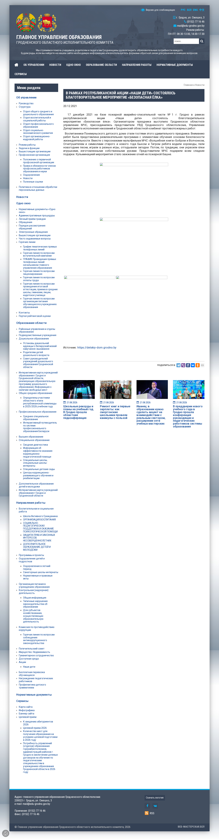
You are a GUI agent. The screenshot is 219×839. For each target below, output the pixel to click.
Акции (22, 662)
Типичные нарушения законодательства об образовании (35, 604)
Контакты (24, 312)
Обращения (25, 222)
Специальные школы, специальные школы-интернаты (35, 463)
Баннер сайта (26, 713)
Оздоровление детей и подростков (32, 560)
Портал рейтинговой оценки (35, 316)
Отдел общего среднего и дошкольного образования (38, 113)
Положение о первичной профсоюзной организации (38, 161)
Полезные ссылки (33, 181)
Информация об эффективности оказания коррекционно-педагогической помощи (37, 452)
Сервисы (22, 701)
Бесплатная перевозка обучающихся (32, 673)
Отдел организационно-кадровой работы (36, 138)
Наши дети (29, 666)
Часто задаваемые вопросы (35, 238)
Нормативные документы (34, 694)
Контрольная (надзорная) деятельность (33, 591)
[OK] (198, 365)
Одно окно (23, 203)
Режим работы (27, 144)
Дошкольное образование (34, 338)
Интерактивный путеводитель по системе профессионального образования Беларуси (40, 427)
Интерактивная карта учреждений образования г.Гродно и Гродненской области (38, 493)
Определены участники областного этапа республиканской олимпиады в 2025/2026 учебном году (39, 402)
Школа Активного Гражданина (40, 516)
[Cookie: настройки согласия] (5, 833)
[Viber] (183, 365)
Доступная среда (29, 658)
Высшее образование (31, 436)
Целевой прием (27, 717)
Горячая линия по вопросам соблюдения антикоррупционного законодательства (39, 639)
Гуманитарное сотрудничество (36, 655)
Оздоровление (31, 174)
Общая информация (34, 597)
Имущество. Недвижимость (34, 652)
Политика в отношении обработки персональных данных (38, 188)
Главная (188, 85)
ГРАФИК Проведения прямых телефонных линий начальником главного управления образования (39, 263)
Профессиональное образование (37, 411)
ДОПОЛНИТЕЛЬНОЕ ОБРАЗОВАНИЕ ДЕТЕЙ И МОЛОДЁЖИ (37, 547)
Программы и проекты (31, 555)
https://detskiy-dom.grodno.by (96, 347)
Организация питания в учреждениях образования (34, 585)
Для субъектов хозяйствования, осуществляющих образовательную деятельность (33, 616)
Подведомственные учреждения (37, 335)
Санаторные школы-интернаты (40, 572)
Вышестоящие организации (34, 151)
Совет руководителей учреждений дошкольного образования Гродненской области (38, 362)
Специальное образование (34, 440)
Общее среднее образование (35, 393)
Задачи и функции (29, 148)
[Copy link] (202, 365)
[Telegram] (178, 365)
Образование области (31, 323)
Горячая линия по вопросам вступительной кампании (39, 254)
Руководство (26, 103)
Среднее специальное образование (36, 418)
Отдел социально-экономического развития (38, 132)
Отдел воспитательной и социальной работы (37, 119)
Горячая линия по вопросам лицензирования (39, 272)
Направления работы (30, 502)
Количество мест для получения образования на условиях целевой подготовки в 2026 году (40, 735)
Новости (199, 85)
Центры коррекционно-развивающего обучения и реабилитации (38, 475)
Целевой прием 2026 (35, 728)
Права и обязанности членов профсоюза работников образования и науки (39, 168)
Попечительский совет (31, 648)
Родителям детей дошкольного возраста (36, 354)
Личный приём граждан (32, 219)
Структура (24, 106)
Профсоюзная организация (34, 154)
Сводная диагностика (35, 444)
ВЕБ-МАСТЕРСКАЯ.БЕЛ (191, 826)
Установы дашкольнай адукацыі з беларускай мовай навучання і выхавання (40, 346)
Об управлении (26, 97)
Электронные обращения (33, 232)
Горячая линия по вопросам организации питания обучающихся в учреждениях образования (40, 302)
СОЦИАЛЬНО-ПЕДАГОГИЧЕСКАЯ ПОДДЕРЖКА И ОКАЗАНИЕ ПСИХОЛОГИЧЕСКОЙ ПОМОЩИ (40, 527)
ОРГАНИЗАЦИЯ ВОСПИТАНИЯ (39, 519)
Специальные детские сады (39, 469)
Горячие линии (27, 242)
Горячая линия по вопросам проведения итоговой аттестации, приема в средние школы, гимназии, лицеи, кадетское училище (40, 289)
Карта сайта (26, 707)
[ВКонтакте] (193, 365)
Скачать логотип (155, 797)
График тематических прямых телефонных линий (40, 248)
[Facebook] (188, 365)
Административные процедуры (37, 215)
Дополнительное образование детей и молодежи (36, 485)
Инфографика (27, 710)
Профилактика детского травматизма (32, 686)
